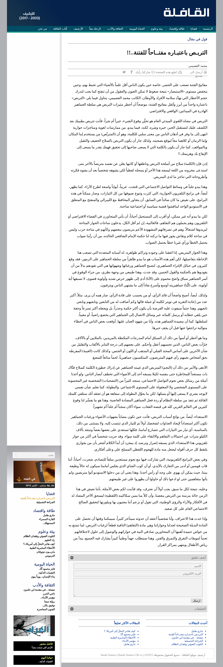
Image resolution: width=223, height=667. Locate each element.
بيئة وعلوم (157, 28)
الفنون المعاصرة (46, 609)
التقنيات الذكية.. (46, 572)
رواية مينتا (49, 601)
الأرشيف (78, 28)
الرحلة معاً (95, 28)
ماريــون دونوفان (46, 551)
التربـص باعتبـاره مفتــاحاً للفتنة (37, 498)
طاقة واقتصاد (44, 510)
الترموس (50, 555)
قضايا (194, 28)
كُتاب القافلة (60, 28)
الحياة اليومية (137, 28)
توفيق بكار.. (48, 605)
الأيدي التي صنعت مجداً (42, 647)
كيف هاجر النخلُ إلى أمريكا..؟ (39, 543)
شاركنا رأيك (142, 72)
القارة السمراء (47, 519)
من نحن (42, 28)
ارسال (196, 600)
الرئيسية (208, 28)
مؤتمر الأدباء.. (48, 597)
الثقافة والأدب (115, 28)
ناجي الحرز (49, 593)
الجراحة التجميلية (45, 502)
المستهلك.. (49, 523)
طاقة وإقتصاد (176, 28)
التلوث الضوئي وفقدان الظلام (39, 536)
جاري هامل (49, 515)
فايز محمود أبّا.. (47, 568)
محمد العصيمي (197, 66)
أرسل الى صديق (196, 72)
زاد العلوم (50, 540)
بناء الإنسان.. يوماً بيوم (43, 576)
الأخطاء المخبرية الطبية (42, 547)
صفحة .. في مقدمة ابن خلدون (39, 589)
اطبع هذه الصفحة (166, 72)
